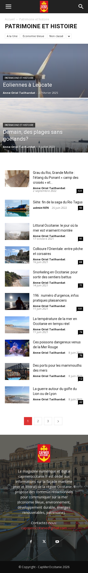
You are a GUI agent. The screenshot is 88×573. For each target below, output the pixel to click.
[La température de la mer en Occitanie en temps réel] (17, 324)
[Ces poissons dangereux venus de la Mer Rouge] (17, 348)
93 (80, 208)
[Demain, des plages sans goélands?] (44, 136)
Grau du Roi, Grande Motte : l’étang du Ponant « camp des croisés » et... (55, 177)
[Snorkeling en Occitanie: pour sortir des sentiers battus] (17, 278)
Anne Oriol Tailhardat (19, 93)
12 (80, 378)
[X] (44, 542)
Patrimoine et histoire (19, 78)
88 (80, 262)
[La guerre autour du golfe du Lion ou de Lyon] (17, 394)
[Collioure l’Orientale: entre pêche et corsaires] (17, 254)
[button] (8, 6)
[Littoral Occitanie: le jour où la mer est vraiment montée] (17, 231)
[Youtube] (57, 542)
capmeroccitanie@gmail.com (44, 528)
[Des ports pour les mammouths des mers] (17, 371)
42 (80, 402)
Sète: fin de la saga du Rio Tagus (58, 202)
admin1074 (40, 208)
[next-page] (58, 421)
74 (80, 332)
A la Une (12, 36)
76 (80, 355)
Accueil (10, 19)
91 (80, 238)
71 (80, 285)
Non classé (56, 36)
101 (80, 308)
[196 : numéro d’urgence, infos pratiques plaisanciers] (17, 301)
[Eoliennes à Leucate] (44, 89)
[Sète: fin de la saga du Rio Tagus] (17, 208)
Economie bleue (33, 36)
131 (80, 191)
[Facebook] (31, 542)
